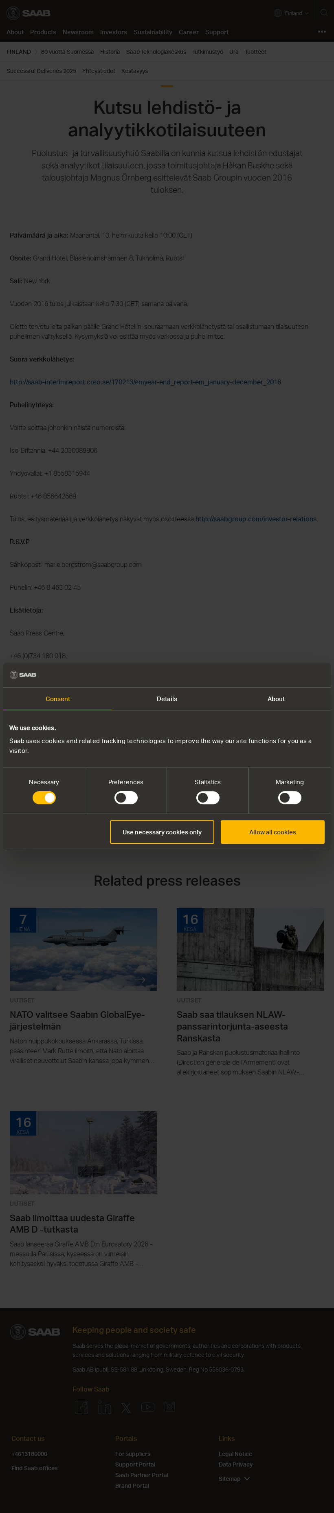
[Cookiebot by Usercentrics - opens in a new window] (289, 675)
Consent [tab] (58, 699)
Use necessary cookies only (162, 832)
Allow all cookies (272, 832)
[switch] (126, 797)
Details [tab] (167, 699)
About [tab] (276, 699)
